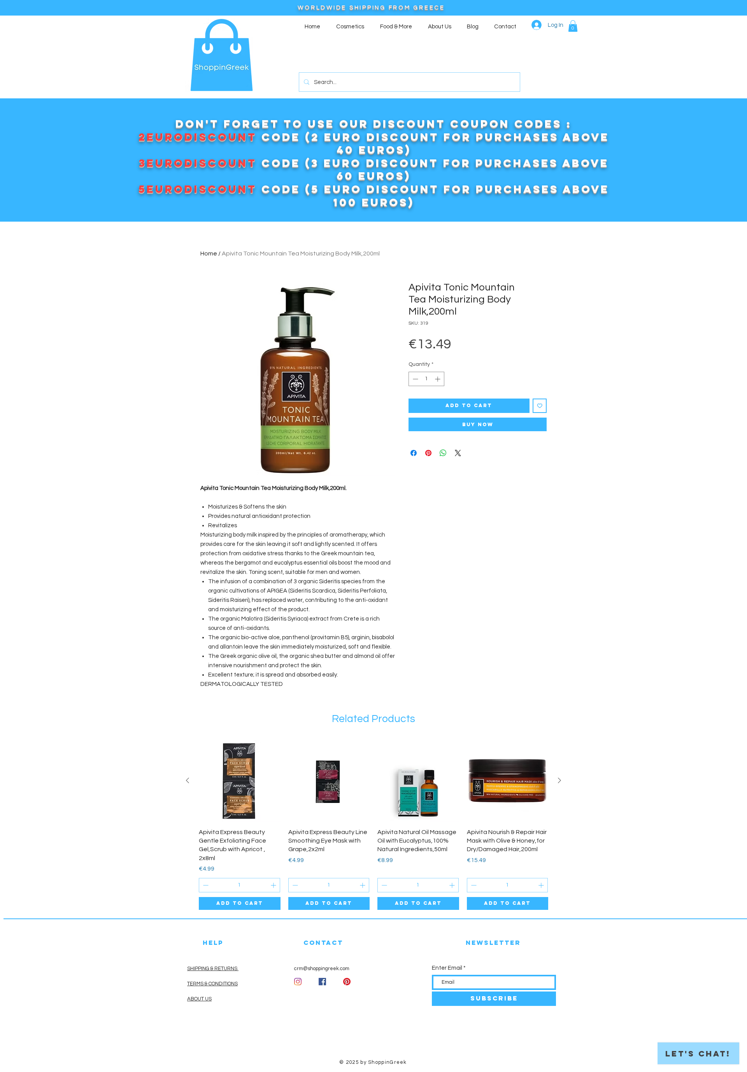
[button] (573, 26)
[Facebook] (322, 981)
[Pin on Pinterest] (428, 453)
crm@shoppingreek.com (321, 968)
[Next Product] (559, 780)
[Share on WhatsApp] (443, 453)
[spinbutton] (426, 379)
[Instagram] (298, 981)
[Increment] (438, 379)
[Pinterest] (347, 981)
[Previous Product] (187, 780)
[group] (373, 825)
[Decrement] (414, 379)
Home (208, 253)
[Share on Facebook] (413, 453)
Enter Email (447, 968)
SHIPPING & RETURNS (212, 968)
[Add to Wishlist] (540, 406)
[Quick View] (240, 781)
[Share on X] (458, 453)
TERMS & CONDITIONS (212, 983)
